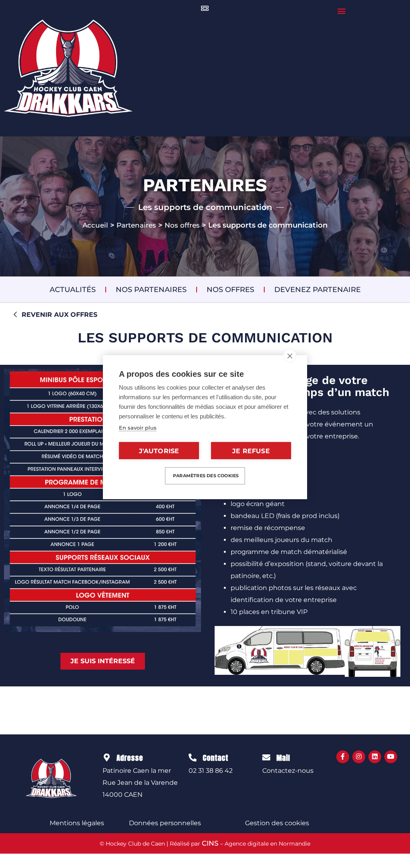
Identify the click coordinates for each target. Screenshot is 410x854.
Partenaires (136, 225)
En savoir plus (138, 427)
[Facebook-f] (342, 756)
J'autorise (159, 451)
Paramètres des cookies (206, 475)
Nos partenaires (151, 289)
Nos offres (182, 225)
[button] (341, 10)
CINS (210, 843)
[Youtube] (390, 756)
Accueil (95, 225)
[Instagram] (358, 756)
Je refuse (251, 451)
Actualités (73, 289)
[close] (289, 355)
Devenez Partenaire (317, 289)
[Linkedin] (374, 756)
